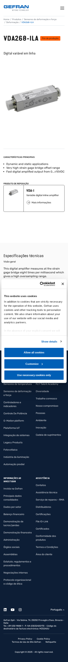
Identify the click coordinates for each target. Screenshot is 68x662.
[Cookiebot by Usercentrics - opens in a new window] (41, 284)
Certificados (42, 528)
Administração (11, 539)
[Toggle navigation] (62, 8)
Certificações (43, 514)
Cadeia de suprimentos (48, 434)
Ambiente (41, 420)
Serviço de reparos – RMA (50, 499)
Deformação (12, 22)
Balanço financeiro (13, 514)
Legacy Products (12, 442)
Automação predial (13, 464)
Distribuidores (43, 507)
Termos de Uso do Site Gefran (26, 642)
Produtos (16, 19)
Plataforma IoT (11, 428)
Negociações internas (15, 572)
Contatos (41, 485)
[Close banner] (63, 284)
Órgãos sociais (11, 547)
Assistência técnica (46, 492)
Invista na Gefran (12, 488)
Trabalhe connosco (46, 398)
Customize (32, 363)
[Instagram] (22, 609)
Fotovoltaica (10, 449)
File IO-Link (42, 521)
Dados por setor (12, 507)
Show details (49, 341)
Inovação (41, 427)
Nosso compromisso (47, 405)
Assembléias (10, 554)
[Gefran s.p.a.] (16, 8)
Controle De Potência (15, 413)
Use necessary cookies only (34, 375)
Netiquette (51, 642)
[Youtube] (14, 609)
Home (6, 19)
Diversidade (42, 391)
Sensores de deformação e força (40, 19)
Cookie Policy (43, 639)
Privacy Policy (25, 639)
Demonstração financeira (17, 532)
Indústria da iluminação (16, 457)
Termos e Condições (47, 547)
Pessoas (40, 413)
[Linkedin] (7, 609)
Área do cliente (44, 554)
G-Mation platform (13, 420)
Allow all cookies (34, 352)
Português (56, 609)
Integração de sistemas (16, 435)
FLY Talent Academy (47, 384)
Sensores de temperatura (17, 384)
